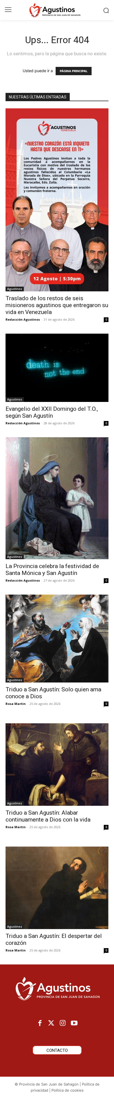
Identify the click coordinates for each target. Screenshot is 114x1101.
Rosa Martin (16, 704)
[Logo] (57, 10)
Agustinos (14, 289)
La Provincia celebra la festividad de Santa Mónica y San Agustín (52, 569)
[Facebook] (40, 1023)
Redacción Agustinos (23, 319)
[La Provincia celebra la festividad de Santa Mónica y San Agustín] (57, 498)
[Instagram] (62, 1023)
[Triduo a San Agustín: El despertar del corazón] (57, 885)
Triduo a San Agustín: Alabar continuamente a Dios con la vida (49, 816)
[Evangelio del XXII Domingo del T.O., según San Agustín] (57, 368)
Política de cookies (67, 1090)
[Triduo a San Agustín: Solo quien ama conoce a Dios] (57, 638)
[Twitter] (51, 1023)
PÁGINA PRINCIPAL (73, 71)
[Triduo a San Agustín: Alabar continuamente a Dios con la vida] (57, 762)
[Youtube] (74, 1023)
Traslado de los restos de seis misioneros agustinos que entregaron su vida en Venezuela (57, 305)
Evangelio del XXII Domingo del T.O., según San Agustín (52, 412)
